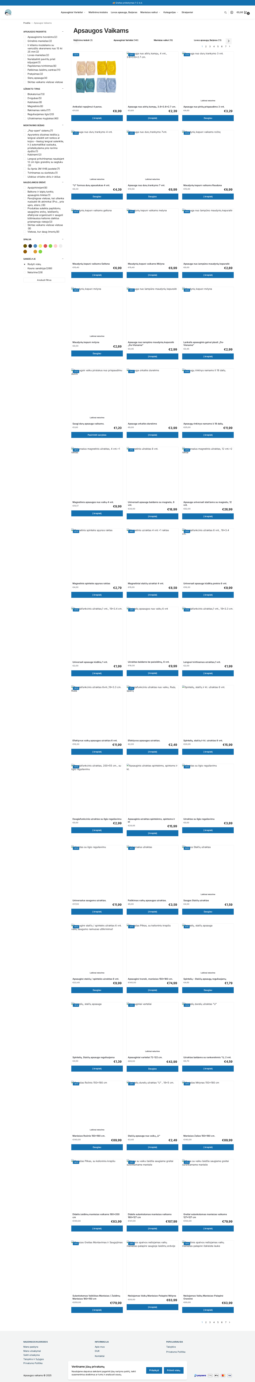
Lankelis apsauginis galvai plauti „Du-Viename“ (203, 344)
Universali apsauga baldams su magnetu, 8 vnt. (151, 504)
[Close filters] (66, 28)
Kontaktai (100, 1356)
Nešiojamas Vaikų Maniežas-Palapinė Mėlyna (152, 1295)
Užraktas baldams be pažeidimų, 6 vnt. (149, 661)
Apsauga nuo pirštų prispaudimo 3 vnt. (204, 106)
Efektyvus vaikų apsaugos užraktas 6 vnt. (94, 740)
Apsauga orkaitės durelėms (142, 423)
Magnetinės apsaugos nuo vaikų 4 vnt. (93, 502)
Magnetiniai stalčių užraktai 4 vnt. (146, 583)
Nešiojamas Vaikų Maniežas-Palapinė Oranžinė (203, 1297)
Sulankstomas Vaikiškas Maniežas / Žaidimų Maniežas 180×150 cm (96, 1297)
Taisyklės (171, 1346)
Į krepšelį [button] (97, 118)
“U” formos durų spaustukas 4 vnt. (91, 185)
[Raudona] (45, 246)
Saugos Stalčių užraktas (196, 900)
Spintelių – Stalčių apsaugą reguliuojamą (204, 978)
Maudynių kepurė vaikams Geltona (91, 263)
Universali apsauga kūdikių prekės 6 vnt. (205, 583)
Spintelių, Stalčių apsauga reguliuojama (93, 1057)
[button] (244, 12)
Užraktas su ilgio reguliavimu (199, 819)
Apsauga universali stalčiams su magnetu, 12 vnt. (207, 504)
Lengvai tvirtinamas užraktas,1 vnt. (202, 662)
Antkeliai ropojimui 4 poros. (87, 106)
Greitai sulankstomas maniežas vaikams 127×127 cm (205, 1216)
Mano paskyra (30, 1346)
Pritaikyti (154, 1370)
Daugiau (208, 118)
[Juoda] (30, 246)
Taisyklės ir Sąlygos (33, 1359)
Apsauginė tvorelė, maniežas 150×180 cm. (150, 978)
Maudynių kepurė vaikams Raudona (202, 185)
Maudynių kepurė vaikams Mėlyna (146, 263)
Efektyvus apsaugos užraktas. (144, 740)
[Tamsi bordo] (25, 246)
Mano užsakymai (32, 1351)
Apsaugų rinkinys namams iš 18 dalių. (203, 423)
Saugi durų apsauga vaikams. (88, 423)
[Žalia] (50, 246)
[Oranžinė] (35, 251)
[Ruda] (25, 251)
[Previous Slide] (76, 41)
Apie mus (100, 1346)
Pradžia (26, 23)
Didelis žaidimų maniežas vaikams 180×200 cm (96, 1216)
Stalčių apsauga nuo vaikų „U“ (144, 1135)
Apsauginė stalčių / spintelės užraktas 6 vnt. (95, 978)
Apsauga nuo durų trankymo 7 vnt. (146, 185)
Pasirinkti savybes (97, 435)
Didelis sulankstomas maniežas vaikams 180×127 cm (149, 1216)
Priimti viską (173, 1370)
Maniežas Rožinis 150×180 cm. (88, 1135)
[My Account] (232, 12)
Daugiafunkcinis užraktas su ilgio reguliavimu (96, 819)
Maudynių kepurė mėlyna (85, 342)
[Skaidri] (30, 251)
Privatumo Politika (32, 1363)
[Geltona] (40, 246)
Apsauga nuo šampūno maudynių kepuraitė (206, 263)
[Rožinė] (55, 246)
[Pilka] (60, 246)
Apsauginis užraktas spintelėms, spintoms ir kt (151, 820)
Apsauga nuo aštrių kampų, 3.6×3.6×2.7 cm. (152, 106)
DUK (97, 1351)
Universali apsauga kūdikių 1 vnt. (90, 662)
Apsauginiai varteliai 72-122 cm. (145, 1057)
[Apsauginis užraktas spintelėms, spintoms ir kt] (152, 789)
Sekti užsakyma (31, 1355)
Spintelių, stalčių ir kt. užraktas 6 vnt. (203, 740)
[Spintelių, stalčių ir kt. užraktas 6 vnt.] (208, 711)
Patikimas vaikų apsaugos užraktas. (147, 900)
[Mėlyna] (35, 246)
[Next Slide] (229, 41)
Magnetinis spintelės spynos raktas (91, 583)
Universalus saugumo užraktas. (89, 900)
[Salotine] (40, 251)
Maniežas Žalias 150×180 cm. (199, 1135)
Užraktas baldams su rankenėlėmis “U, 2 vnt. (207, 1057)
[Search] (227, 12)
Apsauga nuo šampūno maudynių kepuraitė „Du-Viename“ (151, 344)
